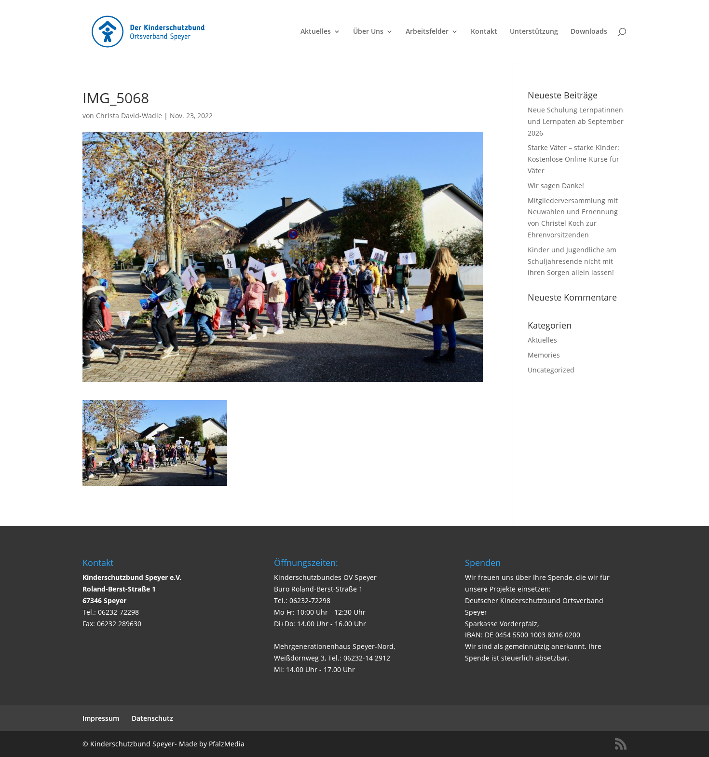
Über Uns (368, 32)
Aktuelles (315, 32)
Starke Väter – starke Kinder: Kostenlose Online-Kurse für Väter (573, 159)
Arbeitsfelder (427, 32)
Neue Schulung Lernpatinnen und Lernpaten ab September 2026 (576, 121)
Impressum (100, 718)
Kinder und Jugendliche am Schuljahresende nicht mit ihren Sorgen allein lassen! (572, 261)
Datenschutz (152, 718)
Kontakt (484, 32)
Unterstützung (534, 32)
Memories (544, 354)
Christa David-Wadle (129, 115)
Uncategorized (551, 369)
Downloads (589, 32)
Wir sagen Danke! (556, 185)
